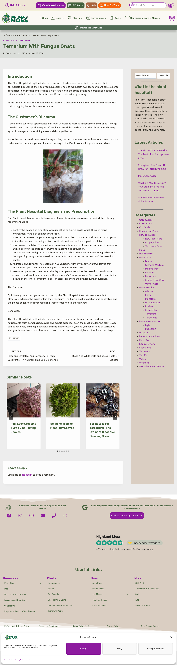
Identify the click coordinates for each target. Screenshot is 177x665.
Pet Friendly (146, 253)
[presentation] (24, 400)
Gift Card (139, 583)
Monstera (150, 298)
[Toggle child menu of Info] (40, 589)
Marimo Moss (152, 268)
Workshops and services (15, 594)
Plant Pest (151, 272)
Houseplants (54, 583)
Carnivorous (145, 223)
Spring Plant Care (155, 280)
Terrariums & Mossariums (147, 589)
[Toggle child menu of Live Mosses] (127, 594)
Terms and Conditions (48, 626)
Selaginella (151, 310)
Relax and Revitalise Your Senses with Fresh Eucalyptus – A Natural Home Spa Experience (33, 355)
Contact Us (9, 606)
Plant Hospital (11, 40)
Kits (137, 600)
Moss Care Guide (147, 175)
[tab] (57, 451)
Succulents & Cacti (57, 600)
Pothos (149, 306)
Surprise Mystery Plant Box (60, 605)
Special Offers (147, 343)
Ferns (148, 294)
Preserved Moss (99, 605)
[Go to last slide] (11, 416)
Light (148, 325)
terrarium (14, 338)
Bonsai (148, 261)
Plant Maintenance (149, 321)
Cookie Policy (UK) (80, 626)
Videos (142, 359)
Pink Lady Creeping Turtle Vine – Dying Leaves (23, 428)
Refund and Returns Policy (16, 626)
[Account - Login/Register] (171, 5)
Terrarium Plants (55, 611)
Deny (119, 648)
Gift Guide (144, 227)
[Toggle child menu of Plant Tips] (40, 583)
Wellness (144, 362)
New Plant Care (153, 238)
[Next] (115, 416)
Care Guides (146, 219)
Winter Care (151, 283)
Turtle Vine (151, 317)
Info (6, 589)
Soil (137, 594)
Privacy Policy (19, 660)
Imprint (28, 660)
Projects (143, 332)
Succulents (145, 347)
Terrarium (25, 40)
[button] (171, 637)
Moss (142, 249)
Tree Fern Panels (99, 600)
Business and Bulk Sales (15, 600)
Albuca (149, 291)
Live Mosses (97, 594)
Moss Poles (97, 583)
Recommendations (149, 336)
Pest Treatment (143, 605)
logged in (27, 474)
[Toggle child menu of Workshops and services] (40, 594)
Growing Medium (154, 264)
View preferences (155, 648)
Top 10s (143, 355)
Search (164, 75)
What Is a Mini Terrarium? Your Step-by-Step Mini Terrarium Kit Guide (152, 186)
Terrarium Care (153, 246)
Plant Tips (9, 583)
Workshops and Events (151, 366)
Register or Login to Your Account (20, 611)
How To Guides (147, 234)
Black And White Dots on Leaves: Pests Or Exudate (95, 355)
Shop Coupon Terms (150, 626)
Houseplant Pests (148, 231)
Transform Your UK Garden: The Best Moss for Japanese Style (153, 154)
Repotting (150, 276)
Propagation (152, 242)
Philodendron (152, 302)
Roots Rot (144, 340)
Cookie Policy (8, 660)
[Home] (4, 35)
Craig (8, 53)
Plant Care (145, 257)
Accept (83, 648)
